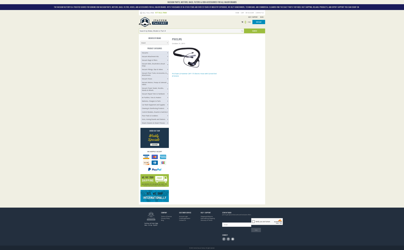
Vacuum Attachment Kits (150, 56)
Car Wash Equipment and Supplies (153, 105)
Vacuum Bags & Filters (149, 60)
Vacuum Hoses (147, 79)
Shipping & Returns (207, 216)
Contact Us (260, 13)
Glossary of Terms (206, 220)
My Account (250, 13)
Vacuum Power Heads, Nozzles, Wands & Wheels (153, 89)
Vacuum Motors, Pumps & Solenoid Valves (154, 83)
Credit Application (184, 218)
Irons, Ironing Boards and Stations (153, 119)
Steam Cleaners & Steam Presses (153, 123)
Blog (261, 17)
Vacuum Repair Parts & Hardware (153, 94)
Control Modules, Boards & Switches (154, 112)
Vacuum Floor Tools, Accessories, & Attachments (154, 74)
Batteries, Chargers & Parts (151, 101)
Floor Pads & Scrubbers (150, 116)
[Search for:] (191, 31)
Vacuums (145, 53)
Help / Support (253, 17)
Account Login (183, 216)
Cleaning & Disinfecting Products (153, 108)
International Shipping (208, 218)
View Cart (259, 22)
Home (237, 13)
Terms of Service (166, 216)
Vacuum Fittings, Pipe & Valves (152, 69)
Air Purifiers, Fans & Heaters (151, 97)
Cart (242, 13)
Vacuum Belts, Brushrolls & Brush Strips (153, 65)
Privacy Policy (165, 218)
